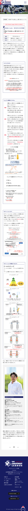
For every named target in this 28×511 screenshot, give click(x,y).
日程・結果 (17, 477)
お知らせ (6, 477)
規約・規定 (6, 482)
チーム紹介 (6, 480)
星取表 (16, 479)
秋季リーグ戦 (17, 478)
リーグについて (7, 479)
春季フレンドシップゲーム (19, 483)
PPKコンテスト (17, 484)
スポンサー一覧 (18, 487)
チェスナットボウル (18, 481)
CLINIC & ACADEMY (8, 484)
